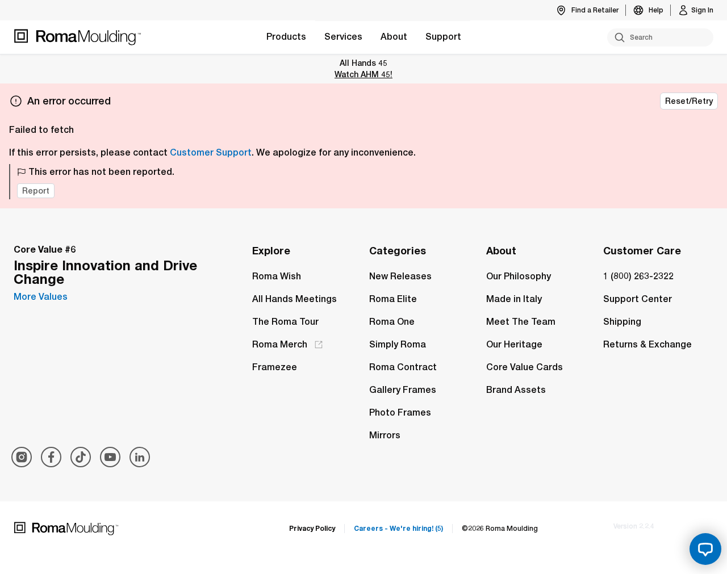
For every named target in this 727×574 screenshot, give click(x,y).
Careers (398, 528)
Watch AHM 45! (363, 74)
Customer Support (211, 152)
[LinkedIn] (139, 457)
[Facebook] (51, 457)
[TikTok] (80, 457)
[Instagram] (21, 457)
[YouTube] (110, 457)
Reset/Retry (689, 101)
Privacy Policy (312, 528)
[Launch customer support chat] (705, 549)
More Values (41, 296)
